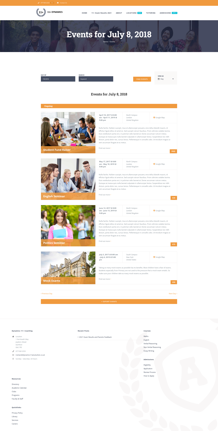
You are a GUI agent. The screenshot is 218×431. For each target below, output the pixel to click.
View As (161, 76)
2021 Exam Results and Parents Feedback (95, 337)
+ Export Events (109, 301)
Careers (15, 424)
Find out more (104, 148)
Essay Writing (149, 351)
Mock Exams (51, 280)
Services (15, 420)
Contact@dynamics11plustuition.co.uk (30, 355)
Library (14, 416)
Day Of (43, 75)
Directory (15, 384)
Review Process (150, 372)
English (146, 340)
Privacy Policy (17, 413)
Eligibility (147, 365)
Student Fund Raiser (57, 150)
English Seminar (54, 196)
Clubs (14, 391)
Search (81, 75)
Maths (146, 336)
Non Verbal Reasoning (152, 347)
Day (162, 79)
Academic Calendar (19, 388)
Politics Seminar (54, 243)
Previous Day (47, 293)
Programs (15, 395)
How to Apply (149, 376)
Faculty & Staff (17, 399)
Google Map (160, 117)
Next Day (172, 293)
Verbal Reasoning (150, 343)
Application (148, 368)
